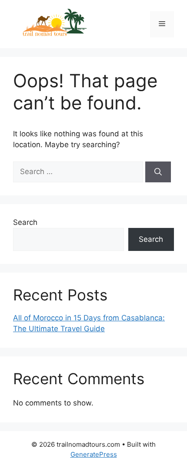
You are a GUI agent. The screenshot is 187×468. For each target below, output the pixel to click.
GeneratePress (93, 454)
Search (25, 222)
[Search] (158, 171)
